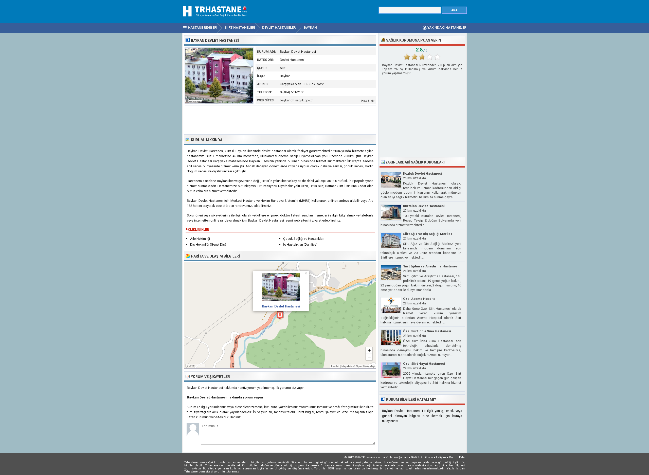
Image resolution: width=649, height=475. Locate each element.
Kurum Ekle (457, 457)
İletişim (441, 457)
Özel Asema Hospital (420, 299)
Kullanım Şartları (397, 457)
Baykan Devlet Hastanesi (281, 306)
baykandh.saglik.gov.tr (296, 100)
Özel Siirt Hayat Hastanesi (424, 364)
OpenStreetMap (365, 366)
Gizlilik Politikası (422, 457)
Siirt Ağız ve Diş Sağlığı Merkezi (428, 234)
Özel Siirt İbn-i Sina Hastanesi (427, 331)
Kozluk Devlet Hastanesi (422, 173)
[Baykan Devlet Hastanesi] (219, 102)
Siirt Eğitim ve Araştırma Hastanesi (431, 266)
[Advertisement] (280, 119)
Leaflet (335, 366)
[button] (280, 315)
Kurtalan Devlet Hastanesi (424, 206)
